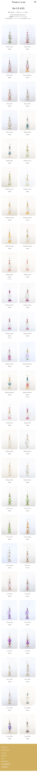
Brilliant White (9, 451)
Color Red (9, 650)
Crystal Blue (27, 707)
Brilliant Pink (9, 274)
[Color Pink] (27, 553)
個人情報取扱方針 (6, 764)
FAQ (2, 758)
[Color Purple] (9, 610)
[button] (35, 1)
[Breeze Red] (9, 92)
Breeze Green (9, 46)
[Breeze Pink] (27, 35)
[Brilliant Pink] (9, 262)
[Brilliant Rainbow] (27, 352)
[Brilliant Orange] (9, 205)
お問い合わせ (4, 761)
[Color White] (9, 667)
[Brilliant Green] (27, 148)
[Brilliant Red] (9, 411)
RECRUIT (3, 755)
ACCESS (3, 753)
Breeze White (27, 103)
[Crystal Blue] (27, 696)
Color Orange (27, 537)
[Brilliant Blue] (27, 120)
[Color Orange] (27, 525)
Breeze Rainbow (27, 75)
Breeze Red (9, 103)
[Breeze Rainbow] (27, 63)
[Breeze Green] (9, 35)
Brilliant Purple (9, 305)
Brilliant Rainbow (27, 364)
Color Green (9, 508)
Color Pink (27, 565)
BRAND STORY (5, 750)
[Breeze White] (27, 92)
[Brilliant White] (9, 439)
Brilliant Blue (27, 132)
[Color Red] (9, 639)
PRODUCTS (4, 747)
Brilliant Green (27, 160)
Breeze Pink (27, 46)
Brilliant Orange (9, 217)
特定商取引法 (4, 767)
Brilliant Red (9, 423)
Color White (9, 679)
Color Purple (9, 622)
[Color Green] (9, 496)
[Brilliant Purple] (9, 293)
